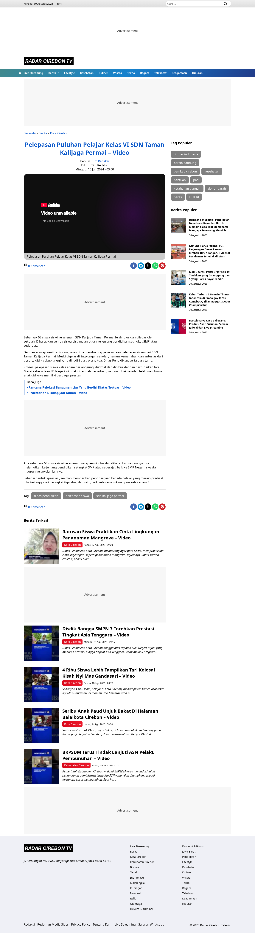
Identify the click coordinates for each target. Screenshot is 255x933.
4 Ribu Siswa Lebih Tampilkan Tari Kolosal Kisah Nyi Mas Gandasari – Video (108, 673)
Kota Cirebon (59, 133)
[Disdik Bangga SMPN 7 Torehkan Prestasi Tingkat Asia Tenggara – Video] (41, 643)
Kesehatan (87, 73)
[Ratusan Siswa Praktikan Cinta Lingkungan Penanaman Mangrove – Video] (41, 546)
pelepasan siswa (77, 496)
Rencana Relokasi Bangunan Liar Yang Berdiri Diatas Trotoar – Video (80, 387)
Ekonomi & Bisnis (193, 846)
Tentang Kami (102, 924)
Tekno (131, 73)
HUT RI (194, 197)
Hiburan (197, 73)
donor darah (217, 188)
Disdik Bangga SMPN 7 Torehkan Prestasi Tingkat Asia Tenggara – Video (108, 631)
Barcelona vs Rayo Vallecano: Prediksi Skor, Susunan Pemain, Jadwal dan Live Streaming (209, 324)
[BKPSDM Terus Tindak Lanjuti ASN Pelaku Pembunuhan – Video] (41, 766)
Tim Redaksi (100, 161)
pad (196, 180)
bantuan (180, 180)
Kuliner (103, 73)
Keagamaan (179, 73)
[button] (53, 73)
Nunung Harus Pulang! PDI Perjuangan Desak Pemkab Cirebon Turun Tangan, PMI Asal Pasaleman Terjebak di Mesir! (209, 251)
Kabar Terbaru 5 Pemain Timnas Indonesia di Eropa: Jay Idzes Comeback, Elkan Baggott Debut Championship (209, 300)
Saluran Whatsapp (151, 924)
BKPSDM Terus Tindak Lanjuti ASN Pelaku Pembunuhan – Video (108, 755)
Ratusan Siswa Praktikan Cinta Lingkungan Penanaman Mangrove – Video (110, 534)
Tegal (133, 872)
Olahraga (136, 903)
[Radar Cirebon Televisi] (49, 61)
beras (178, 197)
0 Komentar (36, 266)
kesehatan (211, 171)
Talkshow (160, 73)
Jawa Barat (188, 851)
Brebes (134, 867)
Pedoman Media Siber (53, 924)
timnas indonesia (186, 154)
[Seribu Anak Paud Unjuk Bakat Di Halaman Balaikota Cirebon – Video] (41, 725)
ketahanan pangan (187, 188)
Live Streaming (33, 73)
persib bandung (185, 163)
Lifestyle (69, 73)
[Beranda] (20, 73)
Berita (52, 73)
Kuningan (136, 888)
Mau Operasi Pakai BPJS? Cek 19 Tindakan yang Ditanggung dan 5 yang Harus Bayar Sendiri (209, 275)
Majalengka (137, 883)
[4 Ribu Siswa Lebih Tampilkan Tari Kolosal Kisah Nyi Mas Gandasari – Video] (41, 684)
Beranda (30, 133)
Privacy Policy (80, 924)
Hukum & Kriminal (141, 909)
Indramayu (137, 877)
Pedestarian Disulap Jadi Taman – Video (58, 393)
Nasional (135, 893)
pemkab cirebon (185, 171)
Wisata (117, 73)
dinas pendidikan (46, 496)
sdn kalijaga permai (110, 496)
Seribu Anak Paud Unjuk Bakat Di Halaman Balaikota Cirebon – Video (110, 714)
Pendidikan (189, 856)
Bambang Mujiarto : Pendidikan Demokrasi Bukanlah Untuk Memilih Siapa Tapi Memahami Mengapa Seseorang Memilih (209, 225)
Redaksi (29, 924)
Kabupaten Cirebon (76, 765)
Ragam (144, 73)
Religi (133, 898)
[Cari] (225, 4)
